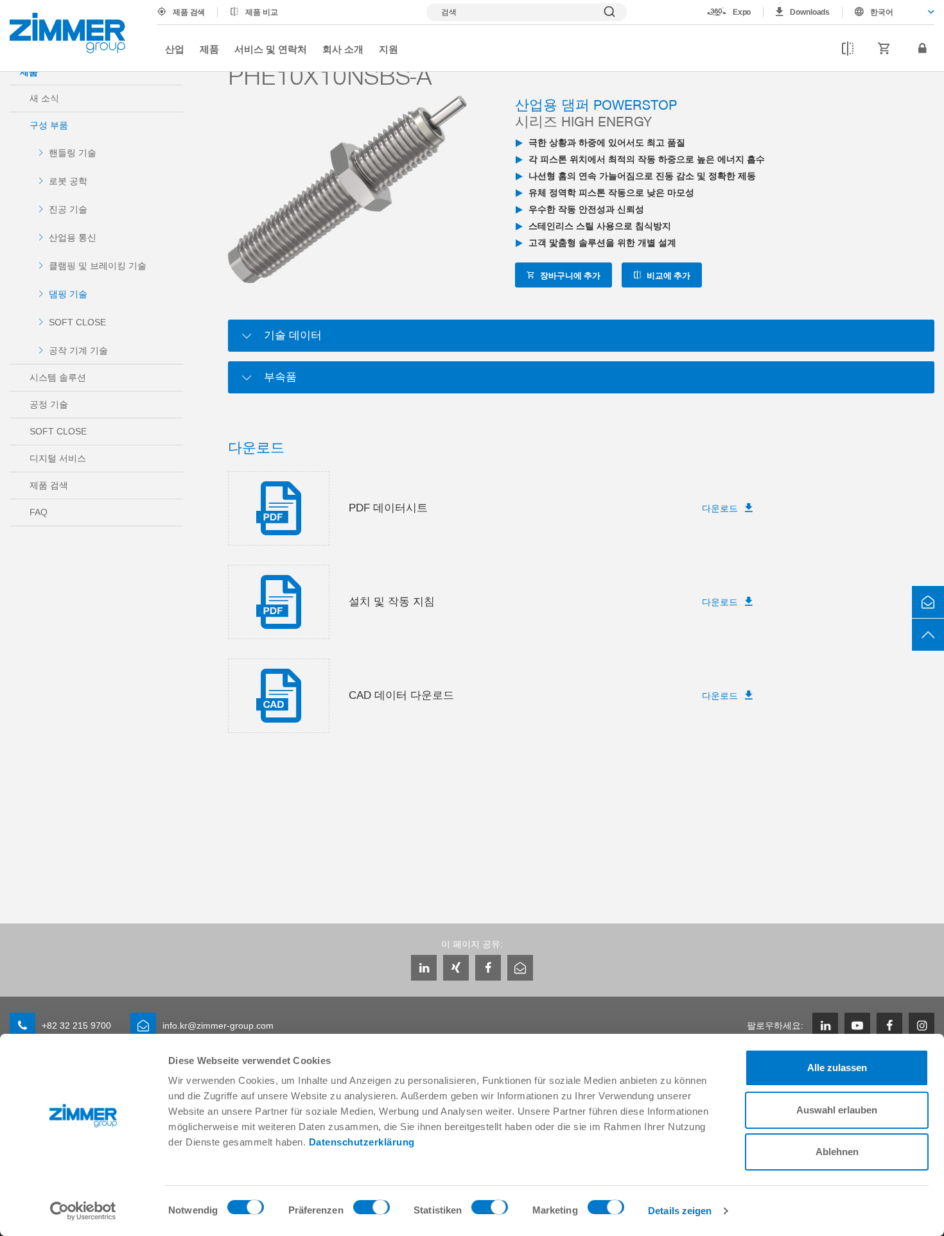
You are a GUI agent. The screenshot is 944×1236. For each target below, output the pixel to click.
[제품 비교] (847, 49)
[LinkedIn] (424, 968)
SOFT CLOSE (77, 322)
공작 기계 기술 (78, 350)
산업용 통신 (72, 237)
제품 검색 (189, 12)
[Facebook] (488, 968)
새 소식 (44, 98)
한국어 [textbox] (881, 12)
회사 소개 (342, 49)
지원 (388, 49)
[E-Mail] (520, 968)
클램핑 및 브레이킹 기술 (97, 266)
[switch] (371, 1210)
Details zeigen (680, 1210)
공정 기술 (49, 404)
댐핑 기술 (68, 294)
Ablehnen (837, 1151)
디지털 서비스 (58, 458)
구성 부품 (49, 125)
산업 (174, 49)
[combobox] (888, 12)
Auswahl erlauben (836, 1109)
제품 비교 (261, 12)
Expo (742, 12)
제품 (209, 49)
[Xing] (456, 968)
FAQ (39, 512)
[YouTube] (857, 1025)
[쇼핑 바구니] (884, 49)
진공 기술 (68, 209)
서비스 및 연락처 (270, 49)
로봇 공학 (68, 181)
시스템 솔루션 (58, 377)
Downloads (810, 12)
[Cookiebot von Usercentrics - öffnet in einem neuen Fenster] (83, 1211)
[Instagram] (921, 1025)
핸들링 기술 (72, 153)
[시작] (67, 33)
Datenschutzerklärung (362, 1142)
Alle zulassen (837, 1067)
